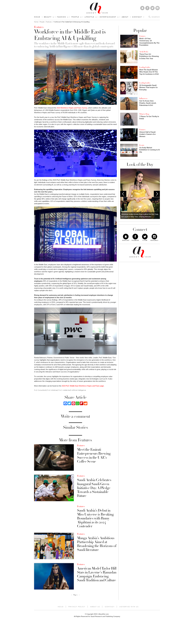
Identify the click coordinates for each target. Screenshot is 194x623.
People (42, 22)
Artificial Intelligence (79, 390)
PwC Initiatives (52, 390)
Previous (123, 194)
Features (49, 22)
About (125, 17)
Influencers (143, 98)
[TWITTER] (145, 236)
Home (37, 17)
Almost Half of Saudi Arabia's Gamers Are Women (147, 134)
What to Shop (144, 114)
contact (137, 17)
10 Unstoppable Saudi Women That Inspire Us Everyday (148, 87)
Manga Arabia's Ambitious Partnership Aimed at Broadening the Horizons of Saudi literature (96, 544)
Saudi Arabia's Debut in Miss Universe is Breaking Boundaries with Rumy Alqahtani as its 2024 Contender (95, 518)
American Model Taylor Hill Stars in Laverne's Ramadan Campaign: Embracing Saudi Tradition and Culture (96, 574)
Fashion (61, 17)
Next (157, 194)
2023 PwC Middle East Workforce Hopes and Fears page (83, 386)
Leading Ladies (144, 67)
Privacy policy (76, 607)
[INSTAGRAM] (154, 236)
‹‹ (71, 595)
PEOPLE (75, 17)
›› (79, 595)
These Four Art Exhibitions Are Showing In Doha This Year (149, 56)
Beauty (48, 17)
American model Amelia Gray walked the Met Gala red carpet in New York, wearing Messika (139, 215)
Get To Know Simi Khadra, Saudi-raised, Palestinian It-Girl (147, 103)
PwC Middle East (64, 390)
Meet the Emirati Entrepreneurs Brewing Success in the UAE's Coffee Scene (94, 455)
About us (95, 607)
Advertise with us (129, 607)
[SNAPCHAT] (126, 236)
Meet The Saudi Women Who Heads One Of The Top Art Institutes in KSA (149, 72)
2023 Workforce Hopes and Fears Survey (72, 108)
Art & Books (143, 52)
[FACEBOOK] (135, 236)
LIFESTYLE (89, 17)
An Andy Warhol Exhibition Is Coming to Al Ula (149, 150)
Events (141, 145)
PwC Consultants (40, 390)
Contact (110, 607)
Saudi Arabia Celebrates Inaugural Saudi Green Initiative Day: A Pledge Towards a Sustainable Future (94, 488)
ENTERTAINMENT (108, 17)
